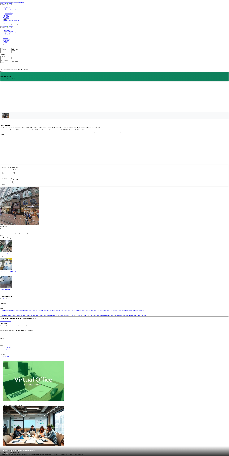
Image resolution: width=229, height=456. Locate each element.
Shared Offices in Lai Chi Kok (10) (45, 310)
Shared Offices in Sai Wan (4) (81, 305)
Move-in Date (8, 59)
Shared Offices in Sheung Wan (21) (106, 305)
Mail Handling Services (9, 11)
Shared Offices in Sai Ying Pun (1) (93, 305)
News (5, 0)
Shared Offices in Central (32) (32, 305)
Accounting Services (9, 8)
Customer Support (6, 340)
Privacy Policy (5, 350)
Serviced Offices (6, 17)
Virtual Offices (5, 15)
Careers (4, 348)
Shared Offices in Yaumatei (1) (138, 310)
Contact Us (2, 2)
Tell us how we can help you (5, 321)
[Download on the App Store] (3, 298)
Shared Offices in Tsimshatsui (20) (97, 310)
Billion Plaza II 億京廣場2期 (5, 289)
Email (13, 51)
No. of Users (14, 57)
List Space (5, 21)
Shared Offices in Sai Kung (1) (54, 315)
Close (2, 71)
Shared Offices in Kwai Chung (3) (29, 315)
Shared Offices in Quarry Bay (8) (69, 305)
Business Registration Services (11, 9)
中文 (23, 2)
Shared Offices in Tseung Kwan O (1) (91, 315)
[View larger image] (5, 115)
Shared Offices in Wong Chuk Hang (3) (143, 305)
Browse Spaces (6, 18)
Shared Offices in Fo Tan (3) (17, 315)
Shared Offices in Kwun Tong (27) (32, 310)
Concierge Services (9, 13)
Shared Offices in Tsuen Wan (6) (104, 315)
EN (16, 2)
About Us (2, 0)
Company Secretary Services (10, 10)
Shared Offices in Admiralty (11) (6, 305)
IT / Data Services (8, 14)
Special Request (15, 61)
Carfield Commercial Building (5, 253)
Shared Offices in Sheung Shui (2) (77, 315)
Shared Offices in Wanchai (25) (130, 305)
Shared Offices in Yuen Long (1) (140, 315)
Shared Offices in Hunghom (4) (6, 310)
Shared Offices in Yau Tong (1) (128, 315)
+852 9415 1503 (8, 2)
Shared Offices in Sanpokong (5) (84, 310)
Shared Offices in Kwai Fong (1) (42, 315)
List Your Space (6, 356)
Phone (13, 50)
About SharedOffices (7, 347)
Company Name (15, 49)
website (73, 131)
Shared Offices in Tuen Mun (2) (116, 315)
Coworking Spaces (6, 16)
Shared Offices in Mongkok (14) (58, 310)
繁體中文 (17, 20)
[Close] (0, 47)
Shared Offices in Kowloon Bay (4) (19, 310)
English (8, 20)
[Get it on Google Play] (8, 298)
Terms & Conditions (6, 349)
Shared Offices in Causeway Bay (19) (20, 305)
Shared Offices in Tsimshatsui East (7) (111, 310)
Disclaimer (5, 351)
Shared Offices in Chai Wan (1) (44, 305)
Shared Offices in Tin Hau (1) (118, 305)
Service (9, 56)
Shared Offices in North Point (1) (56, 305)
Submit (2, 62)
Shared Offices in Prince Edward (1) (71, 310)
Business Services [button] (6, 7)
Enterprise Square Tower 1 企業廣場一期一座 (8, 271)
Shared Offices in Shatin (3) (65, 315)
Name (13, 48)
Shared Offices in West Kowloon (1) (125, 310)
